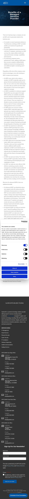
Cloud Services (5, 332)
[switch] (25, 249)
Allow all (14, 268)
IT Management (5, 330)
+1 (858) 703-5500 (9, 363)
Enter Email (5, 450)
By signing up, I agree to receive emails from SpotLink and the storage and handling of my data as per (15, 476)
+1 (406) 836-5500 (9, 410)
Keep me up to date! (9, 481)
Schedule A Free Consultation (18, 495)
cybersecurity (10, 315)
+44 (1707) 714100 (9, 434)
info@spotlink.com (9, 372)
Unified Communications (7, 344)
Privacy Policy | (5, 490)
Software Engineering (6, 342)
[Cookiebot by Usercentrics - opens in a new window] (21, 222)
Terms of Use (16, 490)
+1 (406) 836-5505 (9, 415)
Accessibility (21, 490)
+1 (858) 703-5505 (9, 368)
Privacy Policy (10, 465)
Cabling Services (5, 347)
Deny (14, 276)
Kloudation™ (20, 492)
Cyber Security (4, 337)
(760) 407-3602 (8, 391)
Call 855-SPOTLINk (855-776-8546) (14, 303)
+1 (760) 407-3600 (9, 387)
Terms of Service (20, 465)
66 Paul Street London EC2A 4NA (8, 428)
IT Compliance (4, 340)
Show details (21, 264)
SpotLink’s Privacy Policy (15, 477)
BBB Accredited (10, 490)
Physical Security (5, 335)
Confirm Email (6, 456)
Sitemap (24, 490)
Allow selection (14, 272)
